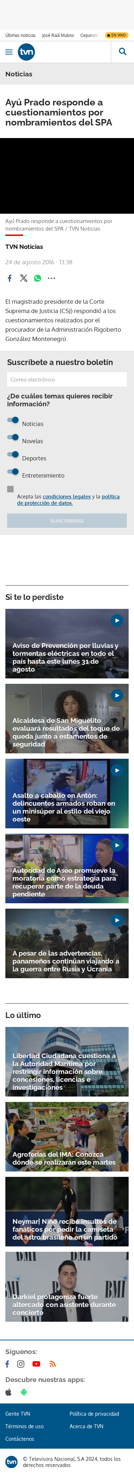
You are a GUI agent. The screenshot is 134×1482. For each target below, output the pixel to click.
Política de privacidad (94, 1414)
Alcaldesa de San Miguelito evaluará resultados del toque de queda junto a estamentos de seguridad (66, 732)
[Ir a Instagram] (22, 1364)
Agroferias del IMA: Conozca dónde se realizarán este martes (64, 1158)
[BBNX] (11, 1462)
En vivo (118, 35)
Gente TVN (17, 1414)
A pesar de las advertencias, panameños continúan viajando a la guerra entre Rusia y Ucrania (66, 961)
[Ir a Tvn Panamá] (64, 52)
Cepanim (89, 35)
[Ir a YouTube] (38, 1364)
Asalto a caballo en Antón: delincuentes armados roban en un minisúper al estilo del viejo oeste (64, 807)
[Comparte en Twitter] (23, 278)
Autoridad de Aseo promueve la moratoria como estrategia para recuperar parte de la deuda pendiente (64, 882)
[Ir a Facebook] (8, 1364)
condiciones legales (67, 496)
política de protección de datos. (68, 499)
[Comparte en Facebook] (10, 278)
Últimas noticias (20, 35)
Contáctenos (19, 1439)
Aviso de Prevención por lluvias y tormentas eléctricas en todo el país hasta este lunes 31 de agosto (65, 657)
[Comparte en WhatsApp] (37, 278)
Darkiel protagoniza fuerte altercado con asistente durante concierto (64, 1304)
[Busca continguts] (122, 52)
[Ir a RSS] (54, 1364)
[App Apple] (9, 1392)
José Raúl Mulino (58, 35)
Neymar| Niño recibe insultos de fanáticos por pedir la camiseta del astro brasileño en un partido (65, 1229)
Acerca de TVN (86, 1426)
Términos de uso (24, 1426)
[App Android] (25, 1392)
